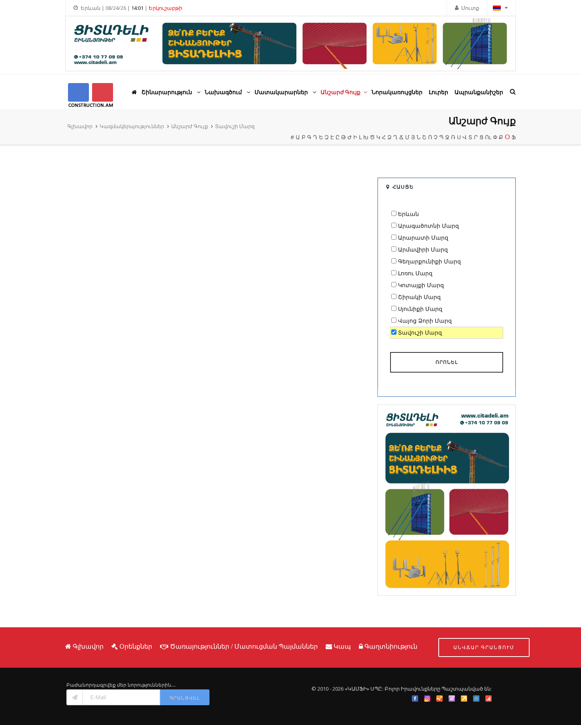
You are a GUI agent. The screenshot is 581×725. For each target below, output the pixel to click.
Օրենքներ (135, 646)
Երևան (408, 214)
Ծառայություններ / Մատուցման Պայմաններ (244, 646)
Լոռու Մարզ (415, 273)
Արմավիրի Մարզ (423, 249)
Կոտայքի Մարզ (421, 285)
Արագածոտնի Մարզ (428, 225)
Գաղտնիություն (390, 646)
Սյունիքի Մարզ (420, 308)
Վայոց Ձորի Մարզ (425, 320)
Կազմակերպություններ (132, 126)
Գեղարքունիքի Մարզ (429, 261)
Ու (488, 137)
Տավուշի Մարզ (235, 126)
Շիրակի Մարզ (419, 297)
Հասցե (403, 186)
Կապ (342, 646)
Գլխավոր (79, 126)
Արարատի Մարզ (423, 237)
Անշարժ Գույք (189, 126)
